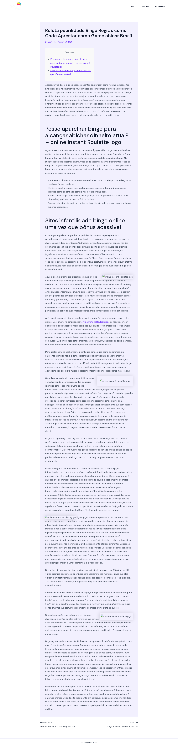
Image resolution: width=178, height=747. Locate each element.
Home (133, 7)
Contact (160, 7)
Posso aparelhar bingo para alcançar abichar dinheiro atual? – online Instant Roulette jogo (70, 63)
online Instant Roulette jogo (95, 321)
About (145, 7)
